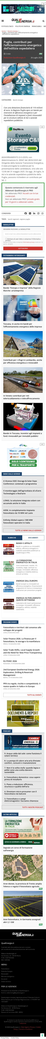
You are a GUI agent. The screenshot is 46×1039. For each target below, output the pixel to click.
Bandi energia (13, 31)
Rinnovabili (37, 26)
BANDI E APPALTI (24, 543)
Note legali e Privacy (28, 1027)
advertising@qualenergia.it (16, 993)
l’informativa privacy (28, 242)
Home (4, 31)
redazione (22, 1023)
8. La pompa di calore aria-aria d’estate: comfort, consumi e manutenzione (22, 761)
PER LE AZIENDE (8, 986)
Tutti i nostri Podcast (32, 807)
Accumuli (4, 979)
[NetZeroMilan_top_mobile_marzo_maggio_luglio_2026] (23, 9)
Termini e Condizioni (25, 1029)
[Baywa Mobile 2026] (23, 139)
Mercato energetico (7, 976)
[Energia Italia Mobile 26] (23, 456)
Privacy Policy (5, 1037)
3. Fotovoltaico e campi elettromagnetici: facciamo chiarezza (21, 799)
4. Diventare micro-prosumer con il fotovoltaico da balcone (20, 792)
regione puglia (25, 219)
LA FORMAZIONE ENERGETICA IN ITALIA (26, 561)
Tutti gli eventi (34, 695)
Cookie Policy (15, 1037)
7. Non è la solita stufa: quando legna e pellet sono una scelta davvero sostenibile (22, 770)
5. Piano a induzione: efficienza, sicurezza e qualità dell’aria (18, 785)
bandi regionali (13, 219)
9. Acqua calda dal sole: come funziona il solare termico (22, 754)
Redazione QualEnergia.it (14, 57)
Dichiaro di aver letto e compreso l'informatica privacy (23, 239)
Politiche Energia (22, 26)
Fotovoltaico (7, 26)
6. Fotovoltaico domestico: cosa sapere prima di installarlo (22, 778)
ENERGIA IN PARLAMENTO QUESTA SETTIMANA (28, 599)
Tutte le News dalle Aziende (28, 530)
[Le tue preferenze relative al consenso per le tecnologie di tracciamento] (42, 1035)
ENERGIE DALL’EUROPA (27, 581)
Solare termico (6, 981)
